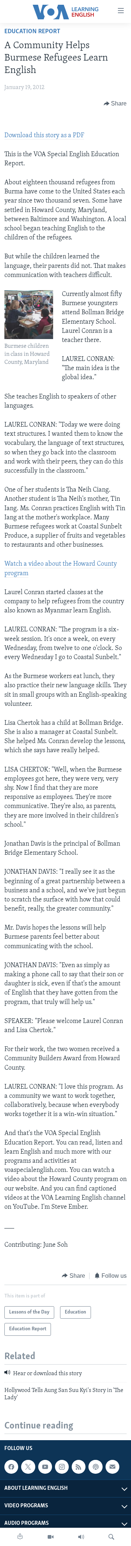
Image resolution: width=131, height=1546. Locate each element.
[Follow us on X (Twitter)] (28, 1467)
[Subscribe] (112, 1467)
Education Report (32, 31)
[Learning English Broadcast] (81, 1537)
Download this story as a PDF (44, 135)
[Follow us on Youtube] (45, 1467)
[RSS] (79, 1467)
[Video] (50, 1537)
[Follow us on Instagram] (62, 1467)
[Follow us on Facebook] (11, 1467)
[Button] (115, 103)
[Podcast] (95, 1467)
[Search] (111, 1537)
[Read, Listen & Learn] (20, 1537)
